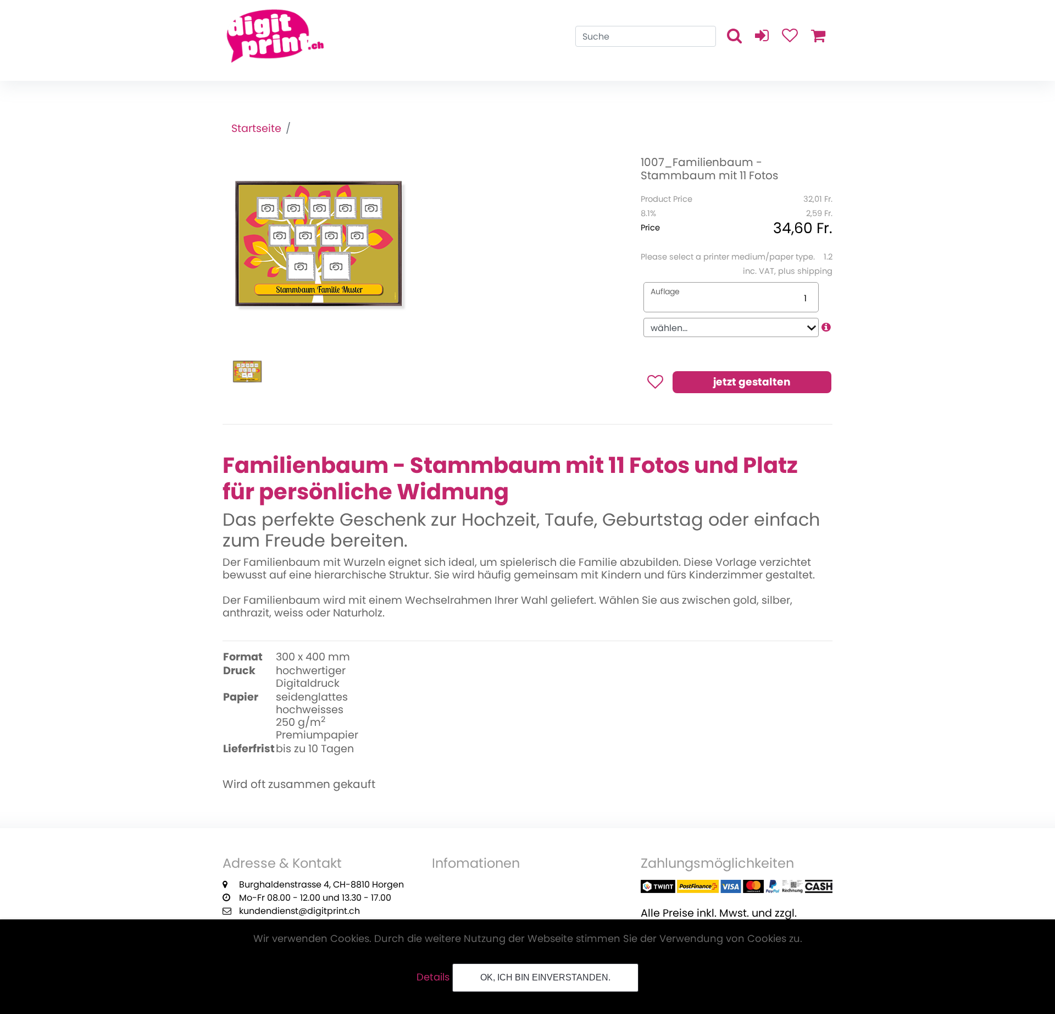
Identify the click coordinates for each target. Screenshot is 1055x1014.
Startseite (256, 128)
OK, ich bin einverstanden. (545, 977)
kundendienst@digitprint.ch (299, 911)
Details (433, 977)
